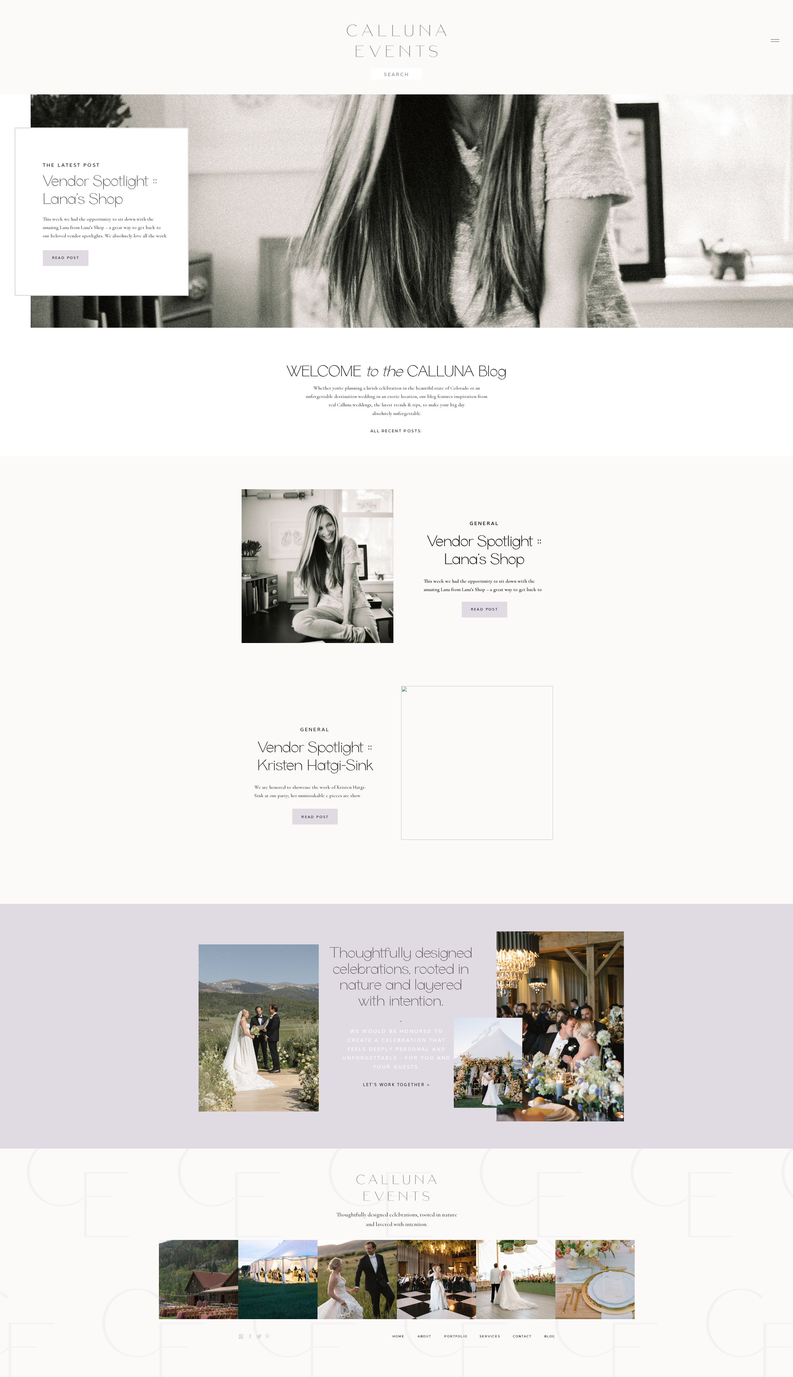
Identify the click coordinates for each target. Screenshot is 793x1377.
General (484, 523)
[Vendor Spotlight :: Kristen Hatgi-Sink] (477, 763)
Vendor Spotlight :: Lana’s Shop (100, 189)
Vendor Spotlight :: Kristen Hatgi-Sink (315, 756)
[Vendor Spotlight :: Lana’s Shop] (317, 566)
